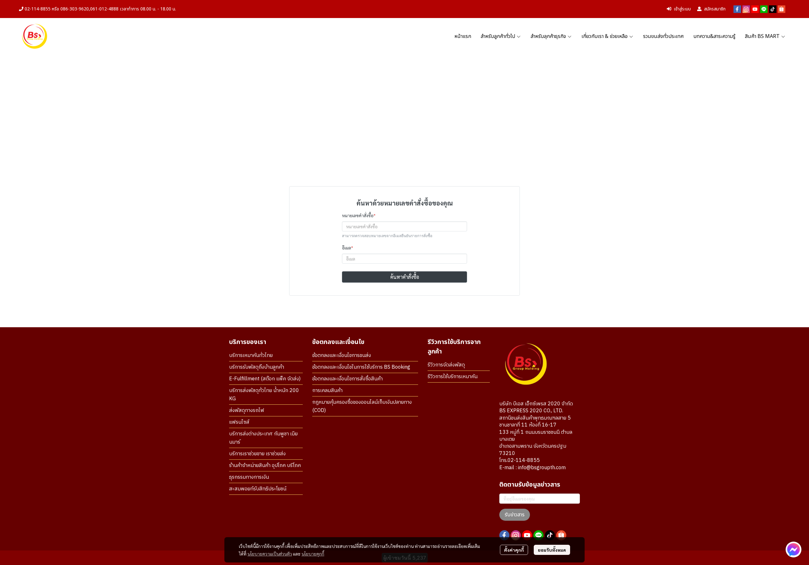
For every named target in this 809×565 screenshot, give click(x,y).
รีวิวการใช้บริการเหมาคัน (452, 376)
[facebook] (737, 9)
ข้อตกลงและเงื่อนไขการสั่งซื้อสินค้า (347, 379)
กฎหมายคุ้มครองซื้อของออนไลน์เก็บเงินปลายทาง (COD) (362, 406)
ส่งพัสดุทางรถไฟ (246, 410)
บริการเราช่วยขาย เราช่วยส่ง (257, 454)
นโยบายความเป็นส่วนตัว (269, 553)
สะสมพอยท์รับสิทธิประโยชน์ (257, 489)
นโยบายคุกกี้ (312, 553)
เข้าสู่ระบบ (682, 9)
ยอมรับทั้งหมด (552, 550)
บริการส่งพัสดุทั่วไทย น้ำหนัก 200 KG (264, 394)
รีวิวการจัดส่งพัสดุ (446, 365)
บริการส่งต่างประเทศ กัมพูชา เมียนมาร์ (263, 438)
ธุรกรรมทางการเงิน (249, 477)
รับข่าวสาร (515, 515)
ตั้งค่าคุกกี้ (514, 550)
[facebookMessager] (793, 549)
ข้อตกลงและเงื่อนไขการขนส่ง (341, 355)
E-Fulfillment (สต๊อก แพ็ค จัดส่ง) (265, 379)
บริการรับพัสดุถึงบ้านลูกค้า (256, 367)
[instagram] (746, 9)
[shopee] (781, 9)
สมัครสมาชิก (715, 9)
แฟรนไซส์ (239, 422)
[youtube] (755, 9)
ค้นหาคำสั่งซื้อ (404, 276)
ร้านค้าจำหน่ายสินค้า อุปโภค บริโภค (265, 465)
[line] (764, 9)
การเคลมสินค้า (327, 390)
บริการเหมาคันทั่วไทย (251, 355)
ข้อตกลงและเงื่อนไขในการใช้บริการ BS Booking (361, 367)
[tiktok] (772, 9)
